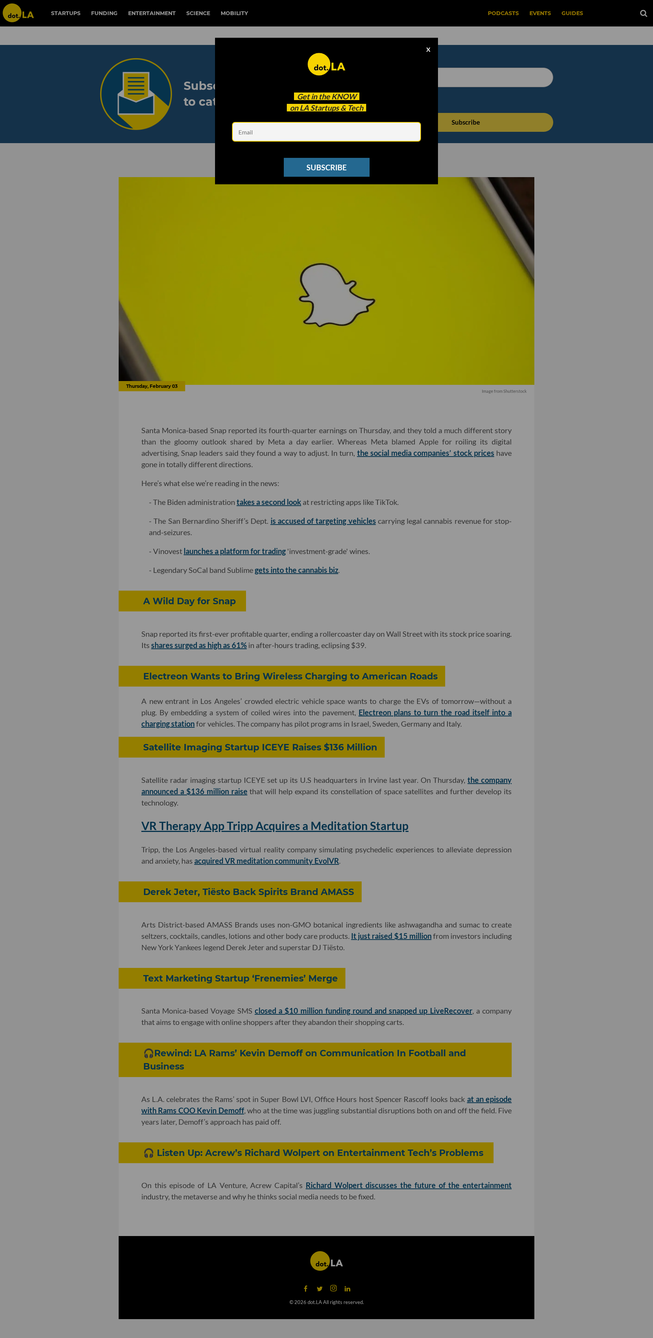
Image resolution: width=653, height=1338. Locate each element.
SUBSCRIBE (326, 167)
